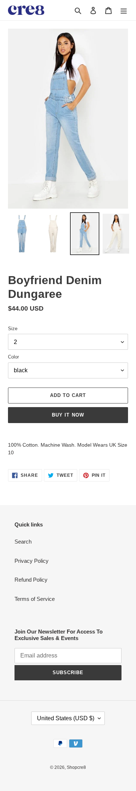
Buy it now (68, 415)
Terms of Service (35, 599)
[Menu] (123, 10)
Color (13, 357)
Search (23, 541)
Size (12, 328)
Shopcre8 (76, 767)
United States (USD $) (65, 718)
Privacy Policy (32, 561)
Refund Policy (31, 580)
